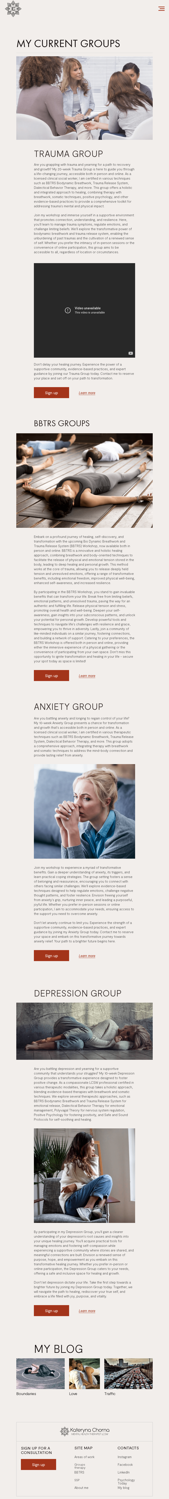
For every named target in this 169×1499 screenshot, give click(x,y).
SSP (77, 1480)
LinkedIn (124, 1472)
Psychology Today (126, 1481)
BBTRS (79, 1472)
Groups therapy (79, 1466)
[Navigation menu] (161, 9)
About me (81, 1487)
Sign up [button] (51, 392)
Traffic (110, 1393)
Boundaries (26, 1393)
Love (73, 1393)
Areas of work (84, 1457)
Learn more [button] (87, 392)
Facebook (125, 1464)
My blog (123, 1487)
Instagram (125, 1457)
